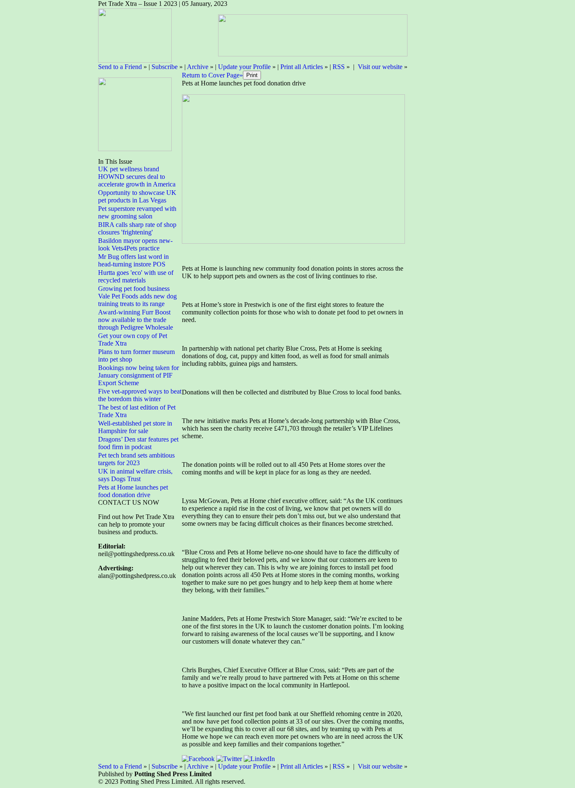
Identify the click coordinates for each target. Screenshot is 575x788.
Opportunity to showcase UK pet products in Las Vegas (137, 196)
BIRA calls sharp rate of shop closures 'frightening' (137, 228)
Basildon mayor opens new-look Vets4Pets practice (135, 244)
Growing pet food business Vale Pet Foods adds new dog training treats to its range (137, 296)
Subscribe (165, 66)
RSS (339, 66)
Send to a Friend (120, 66)
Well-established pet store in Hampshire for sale (135, 427)
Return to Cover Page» (212, 75)
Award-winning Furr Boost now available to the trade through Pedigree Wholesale (135, 320)
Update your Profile (244, 66)
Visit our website (380, 66)
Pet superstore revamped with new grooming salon (137, 212)
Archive (197, 66)
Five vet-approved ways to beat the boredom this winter (139, 395)
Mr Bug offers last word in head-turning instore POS (133, 260)
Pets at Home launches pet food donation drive (133, 491)
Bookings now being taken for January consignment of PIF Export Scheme (138, 375)
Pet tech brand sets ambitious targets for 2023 (136, 459)
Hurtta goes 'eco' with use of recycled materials (135, 276)
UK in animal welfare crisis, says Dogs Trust (135, 475)
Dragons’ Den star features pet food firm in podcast (138, 443)
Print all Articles (301, 66)
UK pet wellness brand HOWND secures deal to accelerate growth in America (137, 176)
